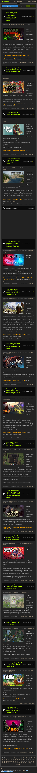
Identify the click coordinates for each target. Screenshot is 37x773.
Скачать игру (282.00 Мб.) (27, 154)
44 (6, 762)
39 (29, 761)
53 (25, 762)
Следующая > (18, 764)
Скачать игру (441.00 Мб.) (27, 531)
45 (8, 762)
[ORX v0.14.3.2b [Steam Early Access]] (13, 731)
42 (2, 762)
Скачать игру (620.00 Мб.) (27, 283)
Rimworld (31, 315)
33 (17, 761)
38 (27, 761)
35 (21, 761)
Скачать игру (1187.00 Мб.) (27, 752)
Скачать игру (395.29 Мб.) (27, 204)
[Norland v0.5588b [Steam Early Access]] (13, 313)
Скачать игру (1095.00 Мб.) (27, 384)
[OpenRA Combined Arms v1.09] (13, 641)
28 (7, 761)
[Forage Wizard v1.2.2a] (13, 685)
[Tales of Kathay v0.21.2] (13, 464)
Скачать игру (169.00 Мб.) (27, 580)
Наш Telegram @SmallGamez (10, 6)
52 (23, 762)
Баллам (32, 6)
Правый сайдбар (31, 1)
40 (31, 761)
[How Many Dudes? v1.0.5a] (13, 558)
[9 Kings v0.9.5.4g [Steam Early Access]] (13, 413)
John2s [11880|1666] (20, 24)
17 (17, 759)
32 (15, 761)
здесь (19, 59)
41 (33, 761)
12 (7, 759)
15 (13, 759)
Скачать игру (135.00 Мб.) (27, 703)
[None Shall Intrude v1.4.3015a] (13, 367)
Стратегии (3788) (25, 592)
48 (15, 762)
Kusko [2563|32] (12, 449)
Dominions (28, 181)
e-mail (23, 770)
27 (5, 761)
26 (2, 761)
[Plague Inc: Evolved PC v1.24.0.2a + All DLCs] (13, 265)
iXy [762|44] (11, 24)
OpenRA (5, 645)
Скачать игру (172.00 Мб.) (27, 438)
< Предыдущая (17, 758)
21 (25, 759)
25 (33, 759)
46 (11, 762)
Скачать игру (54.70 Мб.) (27, 486)
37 (25, 761)
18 (19, 759)
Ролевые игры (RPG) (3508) (14, 717)
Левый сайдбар (5, 1)
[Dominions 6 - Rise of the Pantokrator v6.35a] (13, 182)
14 (11, 759)
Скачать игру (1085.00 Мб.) (27, 62)
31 (13, 761)
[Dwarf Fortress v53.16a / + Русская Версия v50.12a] (13, 39)
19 (21, 759)
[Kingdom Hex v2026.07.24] (13, 607)
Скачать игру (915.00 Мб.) (27, 339)
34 (19, 761)
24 (31, 759)
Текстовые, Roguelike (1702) (15, 26)
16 (15, 759)
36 (23, 761)
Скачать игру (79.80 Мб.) (27, 108)
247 (33, 762)
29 (9, 761)
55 (29, 762)
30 (11, 761)
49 (17, 762)
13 (9, 759)
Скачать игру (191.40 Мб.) (27, 616)
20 (23, 759)
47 (13, 762)
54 (27, 762)
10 (2, 759)
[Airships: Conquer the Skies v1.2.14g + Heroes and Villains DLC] (13, 516)
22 (27, 759)
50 (19, 762)
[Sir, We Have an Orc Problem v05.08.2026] (13, 92)
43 (4, 762)
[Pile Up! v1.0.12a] (13, 135)
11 (4, 759)
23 (29, 759)
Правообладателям (6, 768)
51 (21, 762)
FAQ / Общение (18, 1)
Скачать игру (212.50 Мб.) (27, 658)
